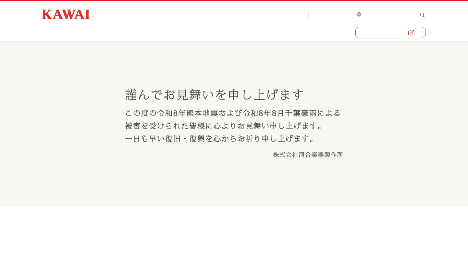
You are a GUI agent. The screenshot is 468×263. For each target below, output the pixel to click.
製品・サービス (386, 32)
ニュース (129, 32)
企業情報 (53, 32)
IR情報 (165, 32)
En (333, 13)
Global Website (379, 13)
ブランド (91, 32)
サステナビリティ (211, 32)
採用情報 (260, 32)
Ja (317, 13)
